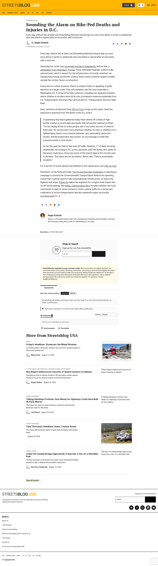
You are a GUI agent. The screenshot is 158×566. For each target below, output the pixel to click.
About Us (5, 521)
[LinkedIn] (148, 507)
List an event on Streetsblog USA (13, 546)
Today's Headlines (32, 423)
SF (32, 13)
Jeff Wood (35, 412)
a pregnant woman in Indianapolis (80, 66)
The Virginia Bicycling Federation (87, 172)
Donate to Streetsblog (9, 529)
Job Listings (6, 538)
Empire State (13, 13)
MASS (22, 13)
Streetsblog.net (32, 20)
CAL (37, 13)
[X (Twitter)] (137, 507)
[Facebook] (131, 507)
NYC (3, 13)
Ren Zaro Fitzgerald (39, 467)
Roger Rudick (36, 382)
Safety (28, 341)
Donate (49, 13)
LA (28, 13)
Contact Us (6, 542)
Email (66, 254)
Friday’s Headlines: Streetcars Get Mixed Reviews (51, 344)
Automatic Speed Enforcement (59, 369)
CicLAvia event (47, 196)
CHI (42, 13)
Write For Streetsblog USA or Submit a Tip (16, 533)
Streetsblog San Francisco (37, 369)
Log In (126, 5)
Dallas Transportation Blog (77, 185)
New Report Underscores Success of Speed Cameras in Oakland (59, 372)
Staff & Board (7, 525)
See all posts (32, 480)
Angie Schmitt (41, 42)
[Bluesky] (154, 507)
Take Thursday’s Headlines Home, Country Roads (51, 426)
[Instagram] (142, 507)
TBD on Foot (77, 109)
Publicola (63, 182)
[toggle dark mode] (141, 5)
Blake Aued (35, 355)
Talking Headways (32, 396)
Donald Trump (31, 451)
